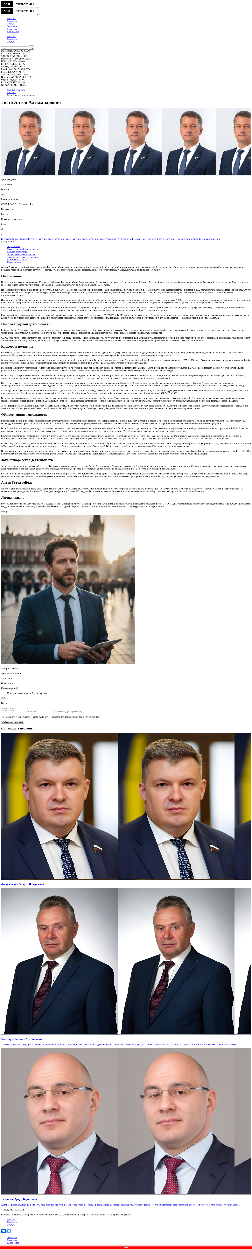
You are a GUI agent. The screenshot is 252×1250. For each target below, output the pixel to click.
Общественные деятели (153, 239)
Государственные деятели (14, 239)
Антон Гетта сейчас (17, 259)
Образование (13, 246)
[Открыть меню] (38, 7)
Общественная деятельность (21, 254)
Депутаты (32, 239)
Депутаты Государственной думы (55, 239)
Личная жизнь (14, 262)
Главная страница (16, 90)
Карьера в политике (17, 251)
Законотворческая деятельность (22, 257)
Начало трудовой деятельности (22, 249)
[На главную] (19, 6)
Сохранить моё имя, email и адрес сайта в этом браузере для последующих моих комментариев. (52, 717)
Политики (170, 239)
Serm (126, 1248)
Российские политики (210, 239)
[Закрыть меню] (38, 14)
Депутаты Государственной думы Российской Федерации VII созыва (106, 239)
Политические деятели (187, 239)
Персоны (11, 92)
